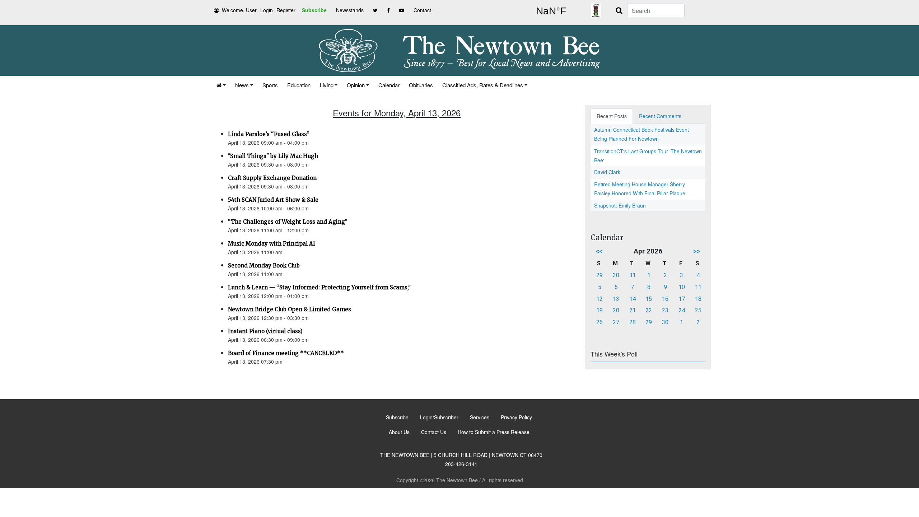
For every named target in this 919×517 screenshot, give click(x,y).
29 (599, 275)
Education (299, 85)
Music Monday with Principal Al (271, 243)
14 (632, 298)
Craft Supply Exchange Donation (272, 177)
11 (698, 287)
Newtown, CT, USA (551, 11)
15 (648, 298)
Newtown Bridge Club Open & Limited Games (289, 309)
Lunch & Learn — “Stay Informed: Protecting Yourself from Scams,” (319, 287)
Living (326, 85)
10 (681, 287)
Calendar (389, 85)
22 (648, 310)
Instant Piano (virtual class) (265, 331)
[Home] (221, 85)
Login (266, 10)
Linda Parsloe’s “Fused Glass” (268, 134)
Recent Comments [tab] (660, 116)
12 (599, 298)
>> (696, 251)
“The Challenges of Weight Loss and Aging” (287, 221)
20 (616, 310)
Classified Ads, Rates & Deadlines (482, 85)
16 (665, 298)
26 (599, 322)
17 (681, 298)
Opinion (356, 85)
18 (698, 298)
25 (698, 310)
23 (665, 310)
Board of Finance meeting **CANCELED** (286, 353)
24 (681, 310)
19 (599, 310)
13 (616, 298)
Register (285, 10)
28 (632, 322)
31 (632, 275)
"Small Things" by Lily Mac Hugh (273, 156)
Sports (270, 85)
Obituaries (421, 85)
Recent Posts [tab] (612, 116)
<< (599, 251)
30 (616, 275)
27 (616, 322)
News (242, 85)
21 (632, 310)
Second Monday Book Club (264, 265)
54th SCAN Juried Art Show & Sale (273, 199)
